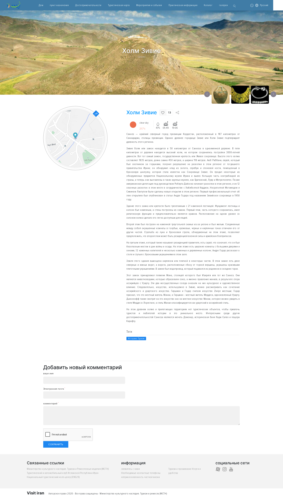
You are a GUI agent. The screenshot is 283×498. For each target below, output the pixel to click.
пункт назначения (59, 5)
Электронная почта (54, 388)
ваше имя (48, 373)
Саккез (141, 56)
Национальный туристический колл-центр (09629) (53, 477)
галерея (223, 5)
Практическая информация (183, 5)
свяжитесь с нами (130, 469)
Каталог (208, 5)
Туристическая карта (119, 5)
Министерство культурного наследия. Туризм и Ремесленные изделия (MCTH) (68, 469)
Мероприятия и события (149, 5)
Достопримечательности (88, 5)
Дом (41, 5)
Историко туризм (136, 338)
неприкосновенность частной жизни (140, 477)
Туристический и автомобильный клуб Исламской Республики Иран (62, 473)
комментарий (51, 403)
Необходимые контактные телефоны (140, 473)
